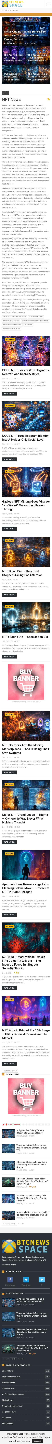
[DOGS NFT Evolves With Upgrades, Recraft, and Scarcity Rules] (26, 351)
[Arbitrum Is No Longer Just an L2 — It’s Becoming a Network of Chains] (8, 1215)
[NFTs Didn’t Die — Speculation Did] (26, 617)
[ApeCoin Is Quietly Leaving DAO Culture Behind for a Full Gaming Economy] (8, 1198)
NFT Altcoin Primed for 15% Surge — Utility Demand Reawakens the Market (26, 1034)
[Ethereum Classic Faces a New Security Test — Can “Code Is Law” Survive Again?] (8, 1182)
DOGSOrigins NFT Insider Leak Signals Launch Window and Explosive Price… (13, 80)
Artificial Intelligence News (14, 317)
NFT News (9, 471)
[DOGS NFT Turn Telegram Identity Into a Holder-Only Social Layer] (26, 416)
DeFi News (28, 325)
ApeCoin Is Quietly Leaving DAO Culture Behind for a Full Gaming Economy (31, 1198)
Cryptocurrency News (12, 325)
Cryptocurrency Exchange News (35, 321)
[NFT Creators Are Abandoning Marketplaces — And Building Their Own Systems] (26, 726)
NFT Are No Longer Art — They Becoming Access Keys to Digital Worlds (13, 61)
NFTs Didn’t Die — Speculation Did (25, 637)
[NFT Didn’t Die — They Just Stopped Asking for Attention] (26, 552)
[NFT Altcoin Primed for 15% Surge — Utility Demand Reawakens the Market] (26, 1011)
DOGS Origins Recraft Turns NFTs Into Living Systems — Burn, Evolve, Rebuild (25, 35)
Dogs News (10, 339)
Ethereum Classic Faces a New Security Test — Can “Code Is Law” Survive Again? (32, 1181)
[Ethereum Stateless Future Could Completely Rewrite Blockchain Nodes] (8, 1165)
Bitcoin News (7, 1371)
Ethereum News (8, 1383)
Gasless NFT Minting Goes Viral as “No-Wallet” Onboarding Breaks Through (26, 505)
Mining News (7, 1400)
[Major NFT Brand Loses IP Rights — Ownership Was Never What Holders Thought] (26, 795)
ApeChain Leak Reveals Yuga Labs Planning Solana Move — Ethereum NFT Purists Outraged (25, 888)
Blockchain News (36, 317)
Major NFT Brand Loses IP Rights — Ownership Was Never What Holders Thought (25, 818)
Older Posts (11, 1071)
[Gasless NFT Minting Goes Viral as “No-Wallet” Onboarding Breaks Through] (26, 482)
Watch (13, 1265)
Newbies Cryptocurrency (12, 1406)
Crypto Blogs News (11, 321)
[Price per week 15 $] (26, 682)
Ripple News (7, 1423)
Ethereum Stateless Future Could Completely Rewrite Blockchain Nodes (31, 1164)
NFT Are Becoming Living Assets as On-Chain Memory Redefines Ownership (37, 80)
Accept (37, 1441)
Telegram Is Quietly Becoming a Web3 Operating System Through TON (32, 1147)
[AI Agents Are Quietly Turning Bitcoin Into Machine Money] (8, 1133)
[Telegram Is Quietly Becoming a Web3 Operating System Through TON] (8, 1148)
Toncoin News (8, 1388)
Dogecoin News (9, 1412)
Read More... (9, 394)
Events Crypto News (11, 329)
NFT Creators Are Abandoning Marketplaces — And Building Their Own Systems (25, 749)
